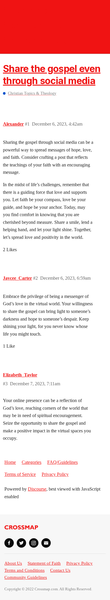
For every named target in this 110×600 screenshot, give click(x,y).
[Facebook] (9, 543)
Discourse (37, 488)
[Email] (46, 543)
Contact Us (60, 570)
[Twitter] (21, 543)
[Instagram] (33, 543)
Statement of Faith (44, 563)
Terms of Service (20, 474)
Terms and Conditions (24, 570)
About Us (13, 563)
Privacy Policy (55, 474)
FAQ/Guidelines (62, 462)
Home (10, 462)
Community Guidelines (25, 577)
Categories (31, 462)
